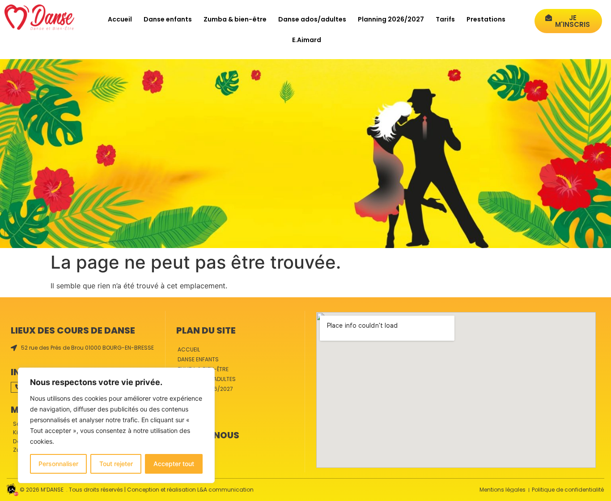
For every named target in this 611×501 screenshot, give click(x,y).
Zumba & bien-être (235, 19)
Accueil (120, 19)
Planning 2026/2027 (391, 19)
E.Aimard (306, 39)
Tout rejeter (116, 463)
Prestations (486, 19)
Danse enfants (168, 19)
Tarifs (445, 19)
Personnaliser (58, 463)
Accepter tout (173, 463)
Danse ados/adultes (312, 19)
